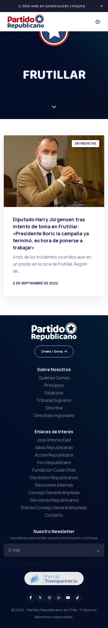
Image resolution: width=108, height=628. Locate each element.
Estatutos (54, 393)
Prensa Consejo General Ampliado (54, 507)
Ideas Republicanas (54, 447)
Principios (54, 385)
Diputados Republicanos (54, 477)
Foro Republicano (54, 462)
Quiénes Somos (54, 378)
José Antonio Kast (54, 440)
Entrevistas (85, 143)
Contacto (54, 515)
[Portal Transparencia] (54, 578)
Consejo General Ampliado (54, 492)
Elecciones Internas (54, 485)
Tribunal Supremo (54, 400)
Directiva (54, 408)
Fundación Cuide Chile (54, 470)
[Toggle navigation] (97, 22)
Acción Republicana (54, 455)
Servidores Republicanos (54, 500)
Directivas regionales (54, 415)
